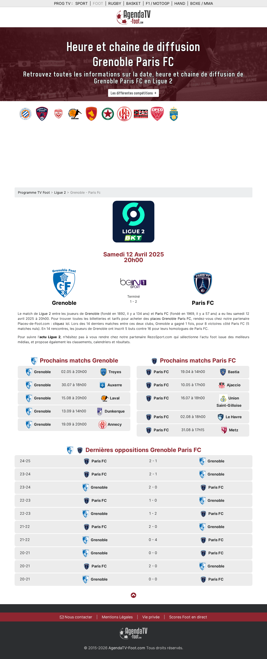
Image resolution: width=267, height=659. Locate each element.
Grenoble (92, 313)
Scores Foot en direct (188, 617)
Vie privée (151, 617)
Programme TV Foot (34, 192)
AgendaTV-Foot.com (126, 648)
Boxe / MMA (201, 3)
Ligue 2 (60, 192)
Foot (98, 3)
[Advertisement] (133, 153)
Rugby (114, 3)
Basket (133, 3)
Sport (81, 3)
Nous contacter (78, 617)
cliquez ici (61, 323)
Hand (179, 3)
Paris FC (162, 313)
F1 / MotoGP (157, 3)
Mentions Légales (117, 617)
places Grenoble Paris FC (170, 318)
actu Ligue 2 (49, 337)
